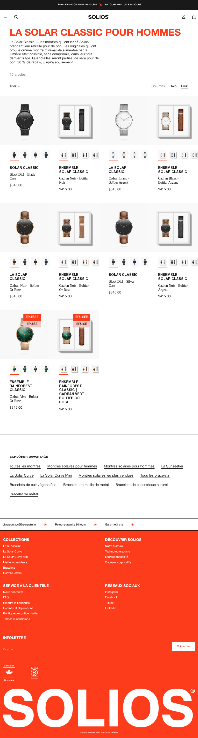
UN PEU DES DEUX (148, 406)
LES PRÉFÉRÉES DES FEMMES (148, 389)
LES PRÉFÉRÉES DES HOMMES (148, 372)
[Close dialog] (192, 325)
